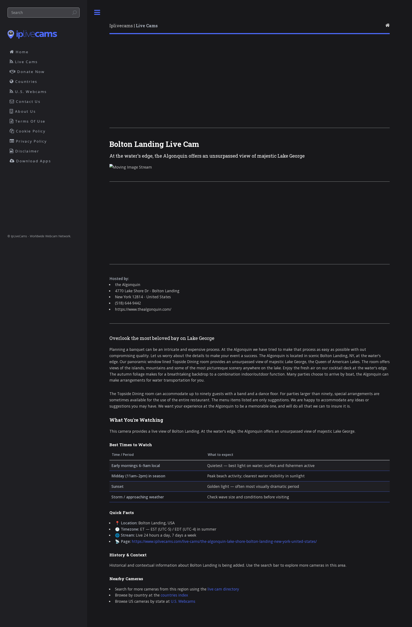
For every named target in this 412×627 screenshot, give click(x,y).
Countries (25, 81)
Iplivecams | (133, 25)
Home (21, 51)
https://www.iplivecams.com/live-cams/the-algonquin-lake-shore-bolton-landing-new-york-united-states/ (224, 541)
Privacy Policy (31, 141)
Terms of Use (30, 121)
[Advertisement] (238, 86)
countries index (174, 595)
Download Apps (33, 160)
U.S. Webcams (183, 601)
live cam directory (223, 589)
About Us (25, 111)
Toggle (97, 12)
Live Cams (26, 61)
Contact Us (28, 101)
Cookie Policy (30, 131)
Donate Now (30, 71)
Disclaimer (26, 151)
